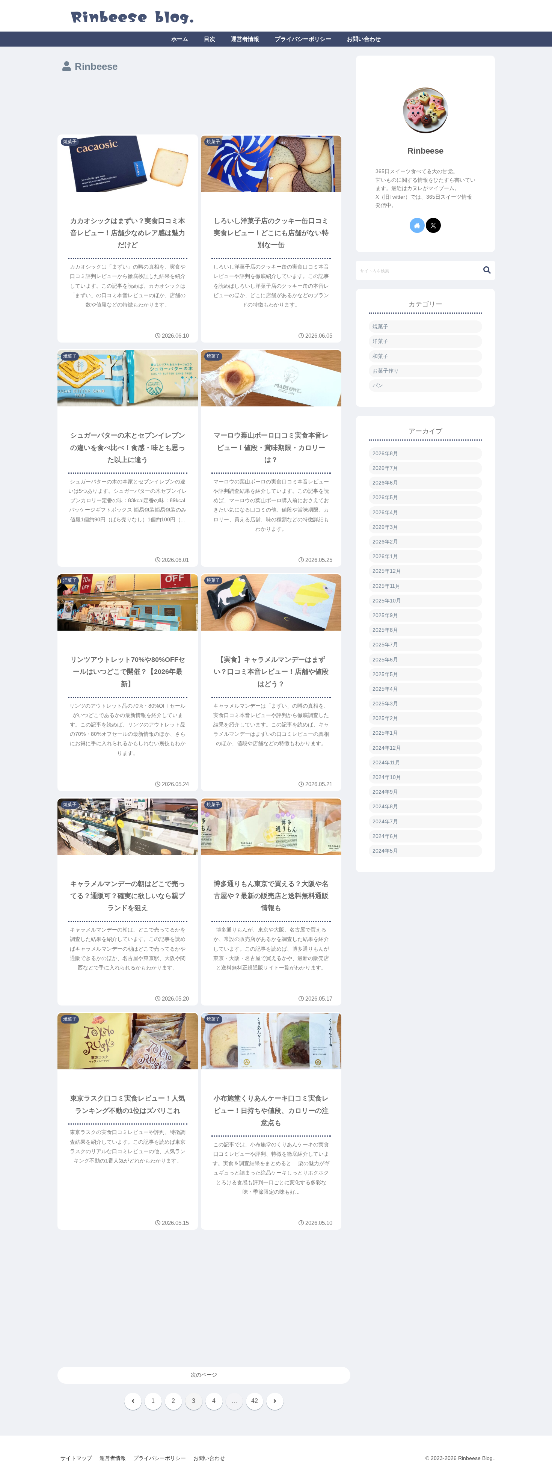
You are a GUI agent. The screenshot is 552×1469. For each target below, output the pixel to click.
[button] (483, 270)
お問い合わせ (209, 1458)
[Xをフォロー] (433, 225)
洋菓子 (380, 341)
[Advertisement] (203, 105)
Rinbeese (425, 151)
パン (378, 385)
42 (254, 1401)
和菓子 (380, 356)
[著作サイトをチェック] (417, 225)
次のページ (204, 1375)
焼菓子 (380, 326)
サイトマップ (76, 1458)
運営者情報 (113, 1458)
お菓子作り (386, 371)
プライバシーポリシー (159, 1458)
